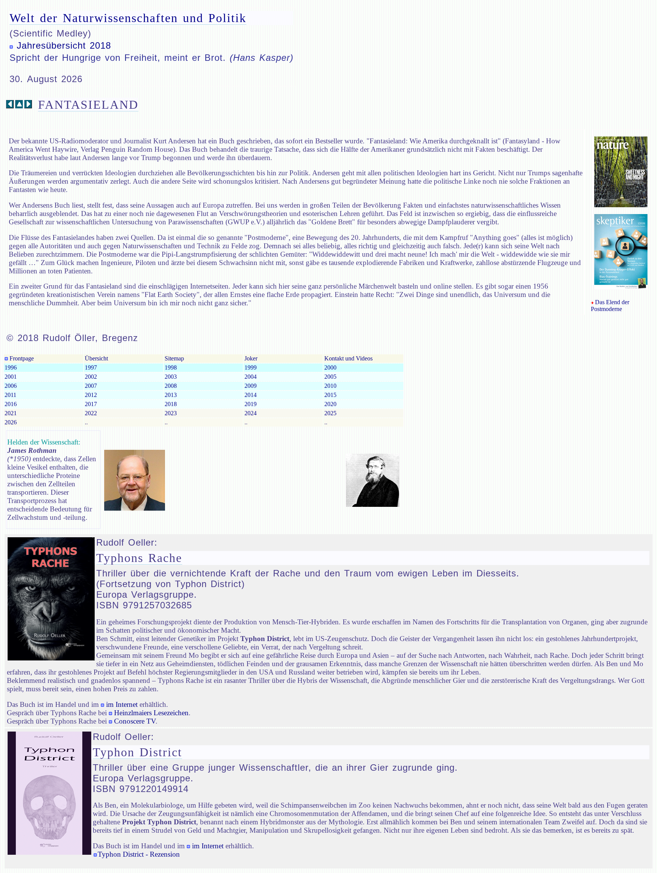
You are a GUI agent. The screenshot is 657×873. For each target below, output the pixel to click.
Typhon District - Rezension (139, 854)
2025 (330, 413)
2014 (250, 395)
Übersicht (96, 358)
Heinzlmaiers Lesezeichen (151, 713)
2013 (171, 395)
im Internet (122, 704)
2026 (11, 422)
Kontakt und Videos (348, 358)
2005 (330, 376)
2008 (171, 386)
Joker (250, 358)
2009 (250, 386)
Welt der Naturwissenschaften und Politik (128, 18)
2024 (250, 413)
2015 (330, 395)
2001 (11, 376)
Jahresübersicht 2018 (64, 45)
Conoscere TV (135, 721)
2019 (250, 404)
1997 (91, 367)
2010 (330, 386)
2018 (171, 404)
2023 (171, 413)
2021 (11, 413)
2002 (91, 376)
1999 (250, 367)
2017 (91, 404)
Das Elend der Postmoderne (610, 305)
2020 (330, 404)
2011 (10, 395)
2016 (11, 404)
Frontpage (21, 358)
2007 (91, 386)
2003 (171, 376)
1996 (11, 367)
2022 (91, 413)
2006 (11, 386)
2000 (330, 367)
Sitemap (174, 358)
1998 (171, 367)
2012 (91, 395)
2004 (250, 376)
